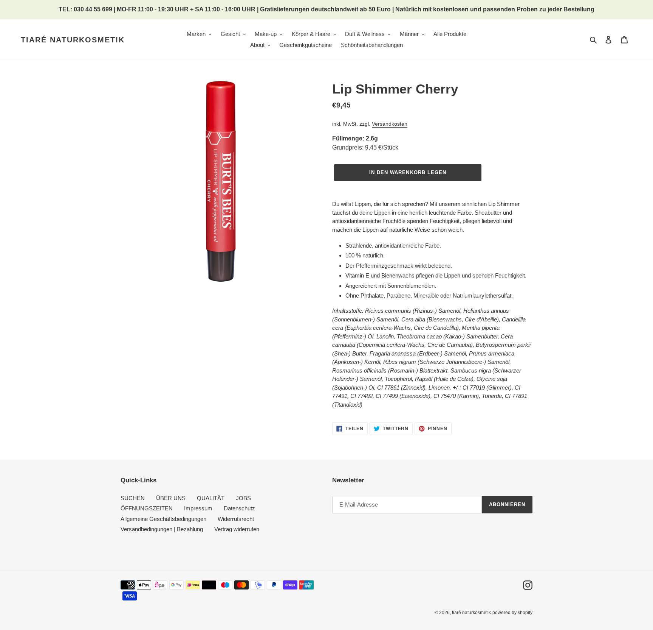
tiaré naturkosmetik (73, 40)
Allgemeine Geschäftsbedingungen (163, 519)
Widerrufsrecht (236, 519)
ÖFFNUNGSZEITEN (147, 508)
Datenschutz (239, 508)
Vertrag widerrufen (236, 529)
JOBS (243, 498)
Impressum (198, 508)
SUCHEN (133, 498)
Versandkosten (389, 124)
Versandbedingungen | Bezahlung (162, 529)
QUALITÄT (210, 498)
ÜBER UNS (171, 498)
